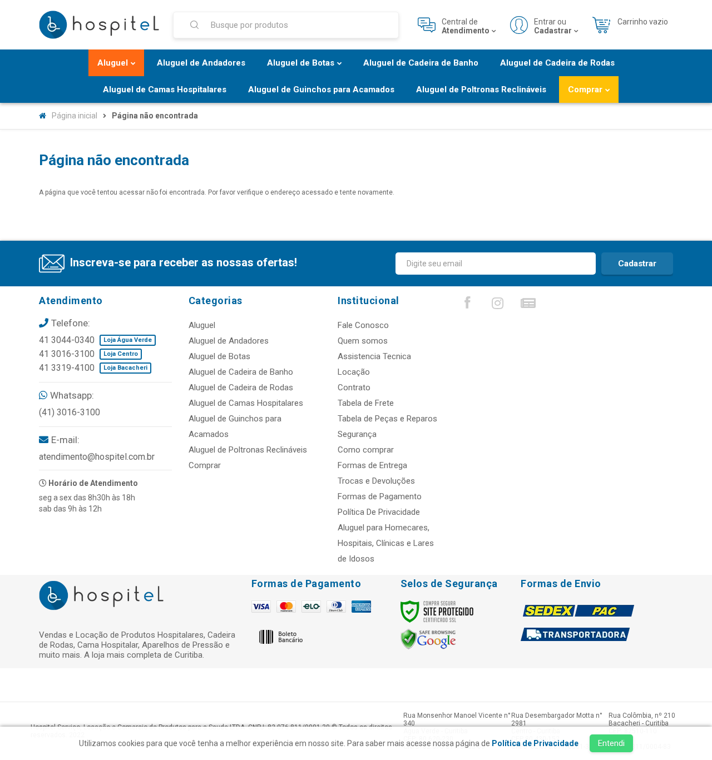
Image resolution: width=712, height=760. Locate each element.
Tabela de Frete (366, 403)
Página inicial (74, 115)
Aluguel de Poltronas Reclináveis (248, 450)
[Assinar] (637, 263)
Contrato (354, 388)
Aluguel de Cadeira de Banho (241, 372)
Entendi (611, 743)
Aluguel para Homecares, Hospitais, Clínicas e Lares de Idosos (386, 543)
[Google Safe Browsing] (428, 639)
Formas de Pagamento (380, 496)
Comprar (205, 465)
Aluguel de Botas (219, 356)
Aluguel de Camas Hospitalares (246, 403)
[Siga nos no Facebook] (467, 305)
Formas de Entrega (372, 465)
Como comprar (366, 450)
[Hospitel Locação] (99, 25)
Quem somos (363, 341)
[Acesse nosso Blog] (528, 306)
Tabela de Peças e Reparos (387, 419)
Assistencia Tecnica (374, 356)
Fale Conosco (363, 325)
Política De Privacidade (379, 512)
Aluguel (202, 325)
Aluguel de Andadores (229, 341)
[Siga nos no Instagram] (498, 306)
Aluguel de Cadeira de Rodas (241, 388)
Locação (354, 372)
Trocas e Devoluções (376, 481)
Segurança (357, 434)
